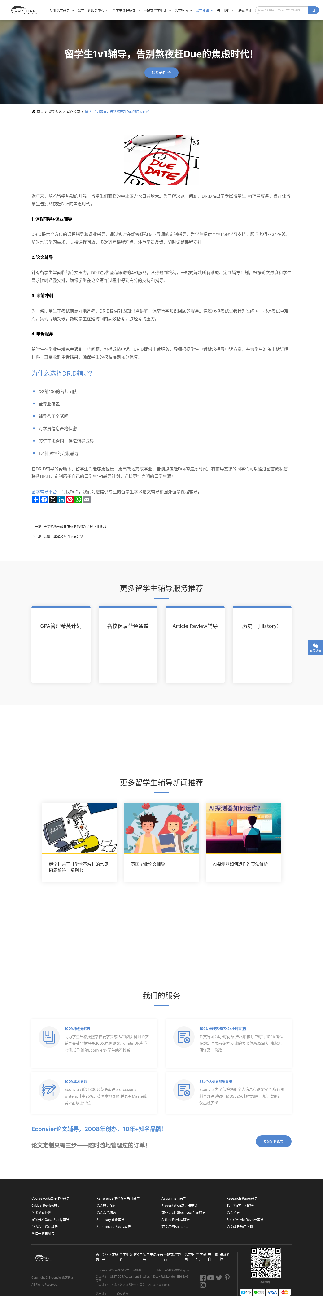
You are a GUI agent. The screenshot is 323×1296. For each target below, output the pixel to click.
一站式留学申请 (157, 10)
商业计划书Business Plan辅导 (184, 1212)
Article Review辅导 (195, 626)
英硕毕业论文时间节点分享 (63, 536)
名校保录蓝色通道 (128, 626)
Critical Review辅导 (46, 1205)
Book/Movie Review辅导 (245, 1220)
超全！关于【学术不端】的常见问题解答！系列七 (79, 867)
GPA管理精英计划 (61, 626)
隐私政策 (122, 1294)
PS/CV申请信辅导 (44, 1227)
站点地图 (101, 1294)
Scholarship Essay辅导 (113, 1227)
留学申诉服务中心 (93, 10)
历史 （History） (262, 626)
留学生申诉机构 (131, 1270)
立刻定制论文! (273, 1141)
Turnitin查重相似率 (240, 1205)
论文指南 (183, 10)
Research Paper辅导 (242, 1198)
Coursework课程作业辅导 (50, 1198)
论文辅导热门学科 (240, 1227)
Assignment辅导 (174, 1198)
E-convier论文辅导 (61, 1277)
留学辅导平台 (44, 491)
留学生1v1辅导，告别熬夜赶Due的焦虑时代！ (119, 111)
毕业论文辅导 (62, 10)
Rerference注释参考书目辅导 (118, 1198)
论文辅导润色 (106, 1205)
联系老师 (245, 10)
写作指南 (73, 111)
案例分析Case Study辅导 (50, 1220)
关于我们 (226, 10)
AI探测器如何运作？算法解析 (240, 864)
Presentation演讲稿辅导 (179, 1205)
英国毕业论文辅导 (148, 864)
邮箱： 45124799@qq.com (174, 1270)
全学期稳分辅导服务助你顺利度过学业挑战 (75, 527)
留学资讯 (205, 10)
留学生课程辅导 (126, 10)
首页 (40, 111)
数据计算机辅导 (43, 1234)
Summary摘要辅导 (110, 1220)
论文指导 (233, 1212)
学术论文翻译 (41, 1212)
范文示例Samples (175, 1227)
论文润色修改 (106, 1212)
